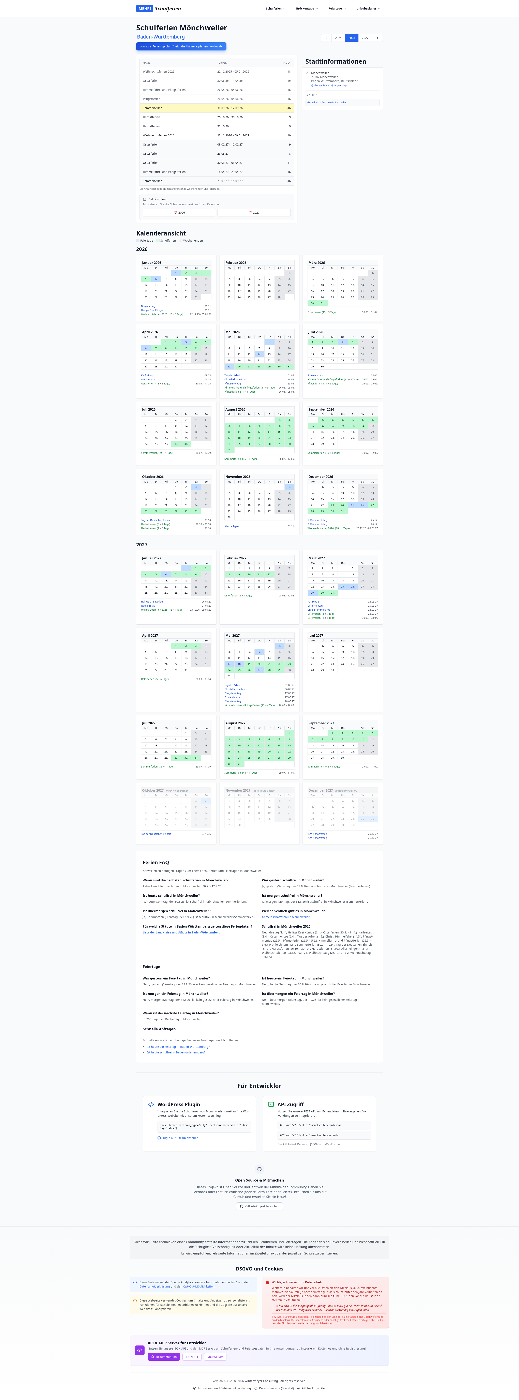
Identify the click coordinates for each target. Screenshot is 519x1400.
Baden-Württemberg (161, 36)
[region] (216, 125)
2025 (338, 38)
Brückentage (305, 8)
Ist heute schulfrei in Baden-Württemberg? (176, 1052)
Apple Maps (341, 85)
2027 (365, 38)
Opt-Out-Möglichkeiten (198, 1286)
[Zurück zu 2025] (326, 38)
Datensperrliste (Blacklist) (276, 1388)
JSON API (192, 1357)
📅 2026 (179, 212)
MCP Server (215, 1357)
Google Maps (321, 85)
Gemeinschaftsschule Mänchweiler (327, 102)
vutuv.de (216, 46)
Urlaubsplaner (366, 8)
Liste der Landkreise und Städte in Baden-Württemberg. (182, 932)
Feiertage (335, 8)
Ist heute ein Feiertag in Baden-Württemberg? (178, 1047)
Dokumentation (166, 1357)
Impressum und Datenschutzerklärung (224, 1388)
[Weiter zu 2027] (377, 38)
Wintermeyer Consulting (262, 1381)
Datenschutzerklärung (155, 1286)
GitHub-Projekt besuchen (262, 1206)
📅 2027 (254, 212)
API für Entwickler (314, 1388)
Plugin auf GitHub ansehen (180, 1138)
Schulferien (274, 8)
